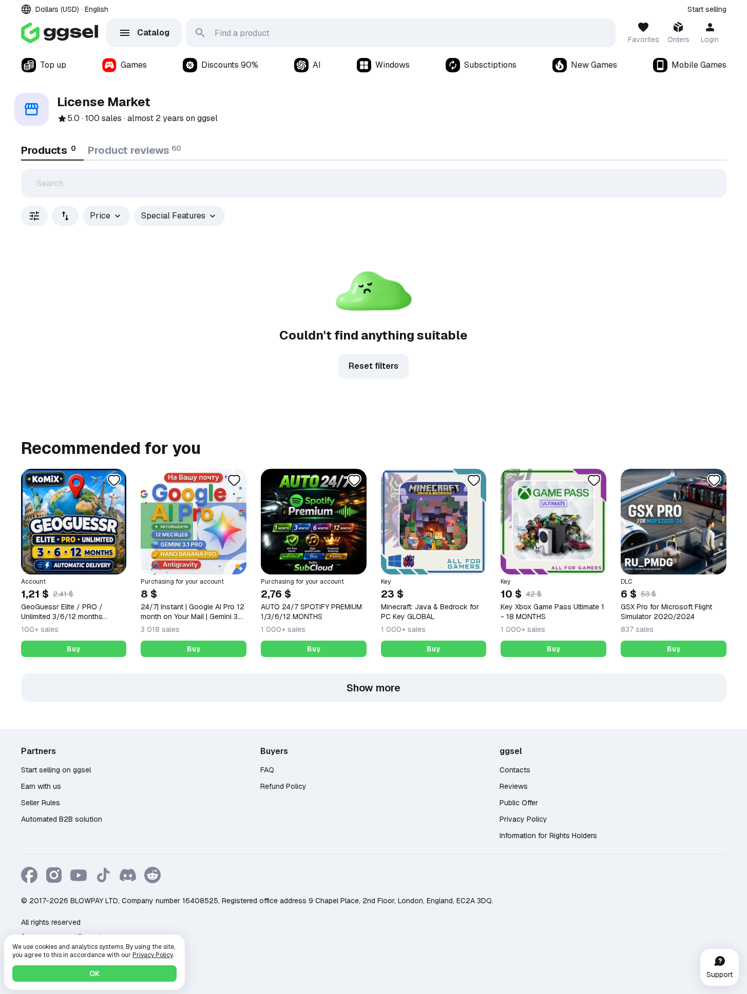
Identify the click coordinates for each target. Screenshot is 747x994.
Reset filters (373, 366)
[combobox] (65, 216)
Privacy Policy (523, 819)
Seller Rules (40, 802)
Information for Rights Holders (548, 835)
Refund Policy (283, 786)
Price (100, 215)
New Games (594, 64)
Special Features (173, 215)
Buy (73, 648)
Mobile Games (699, 64)
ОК (94, 973)
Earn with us (41, 786)
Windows (392, 64)
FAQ (267, 769)
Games (134, 64)
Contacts (515, 769)
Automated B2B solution (61, 819)
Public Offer (519, 802)
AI (317, 64)
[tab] (52, 150)
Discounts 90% (229, 64)
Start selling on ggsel (56, 769)
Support (719, 974)
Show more (373, 687)
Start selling (706, 9)
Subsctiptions (490, 64)
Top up (53, 64)
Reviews (514, 786)
